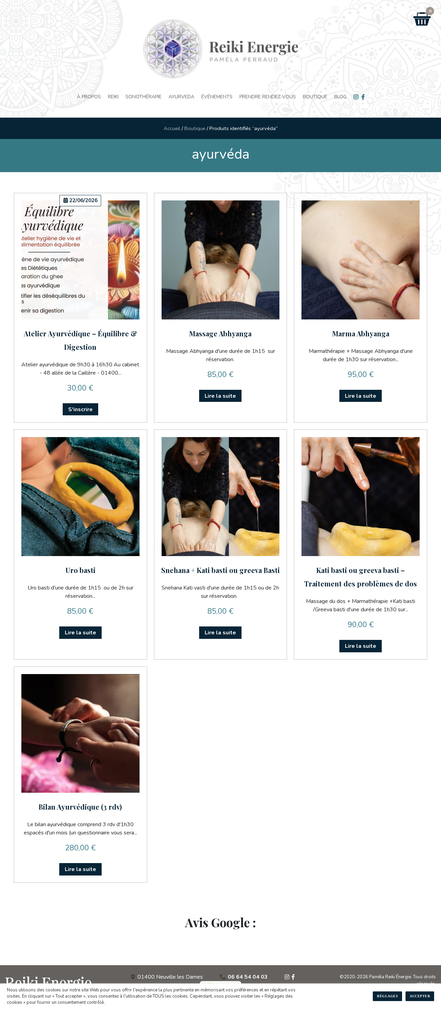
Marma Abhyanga (360, 333)
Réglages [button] (387, 996)
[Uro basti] (80, 496)
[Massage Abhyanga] (220, 260)
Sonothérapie (143, 96)
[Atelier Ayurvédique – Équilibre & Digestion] (80, 260)
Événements (217, 96)
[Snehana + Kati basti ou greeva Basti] (220, 496)
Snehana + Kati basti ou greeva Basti (220, 570)
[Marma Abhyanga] (360, 260)
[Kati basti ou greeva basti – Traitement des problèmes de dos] (360, 496)
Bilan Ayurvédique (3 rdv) (80, 806)
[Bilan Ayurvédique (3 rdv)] (80, 733)
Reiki (113, 96)
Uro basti (80, 570)
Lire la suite (220, 396)
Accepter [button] (420, 996)
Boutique (315, 96)
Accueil (172, 128)
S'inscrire (80, 409)
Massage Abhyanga (220, 333)
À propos (89, 96)
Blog (340, 96)
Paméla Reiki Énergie (390, 977)
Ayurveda (181, 96)
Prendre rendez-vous (267, 96)
